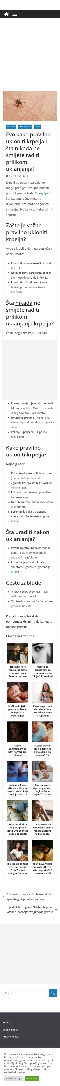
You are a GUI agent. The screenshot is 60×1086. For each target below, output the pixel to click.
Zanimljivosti (25, 127)
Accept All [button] (32, 1078)
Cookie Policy (10, 1029)
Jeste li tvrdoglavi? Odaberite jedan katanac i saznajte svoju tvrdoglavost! (29, 909)
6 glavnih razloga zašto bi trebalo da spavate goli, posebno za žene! (29, 897)
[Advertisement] (30, 59)
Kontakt (7, 1022)
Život (37, 127)
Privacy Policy (10, 1036)
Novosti (11, 127)
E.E (27, 176)
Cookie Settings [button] (14, 1078)
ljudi (47, 193)
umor (14, 572)
